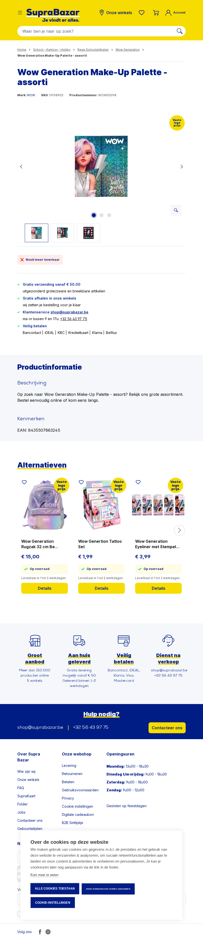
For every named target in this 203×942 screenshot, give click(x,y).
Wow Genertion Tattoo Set (100, 544)
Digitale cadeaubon (78, 814)
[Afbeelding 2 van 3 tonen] (101, 215)
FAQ (20, 788)
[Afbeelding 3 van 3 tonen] (109, 215)
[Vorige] (21, 166)
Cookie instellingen (77, 806)
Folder (22, 804)
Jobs (21, 812)
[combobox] (95, 31)
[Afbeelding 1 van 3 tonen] (94, 215)
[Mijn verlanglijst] (142, 12)
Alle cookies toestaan (55, 888)
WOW (31, 95)
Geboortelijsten (29, 828)
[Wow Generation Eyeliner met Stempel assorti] (158, 505)
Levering (69, 765)
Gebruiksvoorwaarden (80, 790)
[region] (101, 177)
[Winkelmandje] (156, 12)
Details (44, 588)
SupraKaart (26, 796)
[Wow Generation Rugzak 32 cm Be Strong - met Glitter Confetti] (44, 505)
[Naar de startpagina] (53, 15)
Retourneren (72, 774)
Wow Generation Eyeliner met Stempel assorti (155, 544)
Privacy (68, 798)
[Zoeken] (180, 31)
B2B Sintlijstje (72, 823)
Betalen (68, 782)
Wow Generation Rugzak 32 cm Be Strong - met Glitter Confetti (39, 544)
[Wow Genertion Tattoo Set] (101, 505)
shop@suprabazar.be (69, 312)
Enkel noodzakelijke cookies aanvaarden (108, 889)
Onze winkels (28, 779)
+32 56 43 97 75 (73, 319)
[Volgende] (181, 166)
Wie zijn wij (26, 771)
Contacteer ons (167, 727)
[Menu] (20, 12)
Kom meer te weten (44, 875)
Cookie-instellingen (52, 902)
